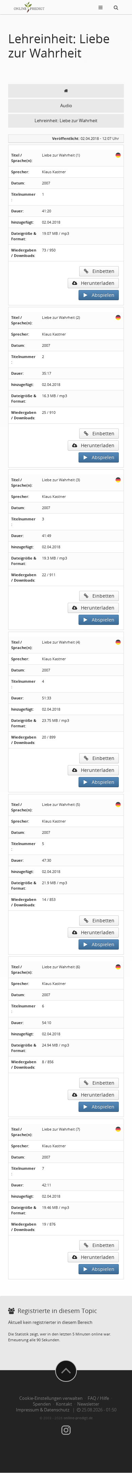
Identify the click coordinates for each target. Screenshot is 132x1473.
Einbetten (101, 271)
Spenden (42, 1404)
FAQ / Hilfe (98, 1398)
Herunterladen (95, 283)
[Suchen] (116, 7)
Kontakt (64, 1404)
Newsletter (88, 1404)
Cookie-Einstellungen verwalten (51, 1398)
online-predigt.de (78, 1417)
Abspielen (101, 295)
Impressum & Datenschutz (42, 1410)
